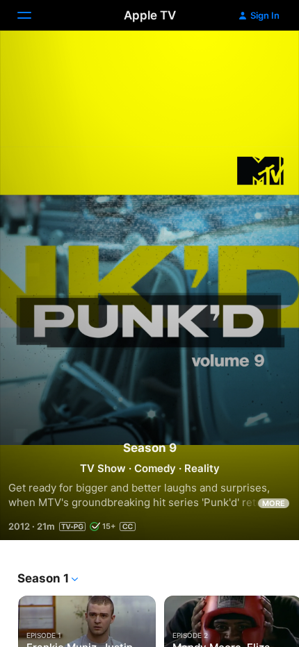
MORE (273, 503)
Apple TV (150, 15)
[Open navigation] (32, 15)
